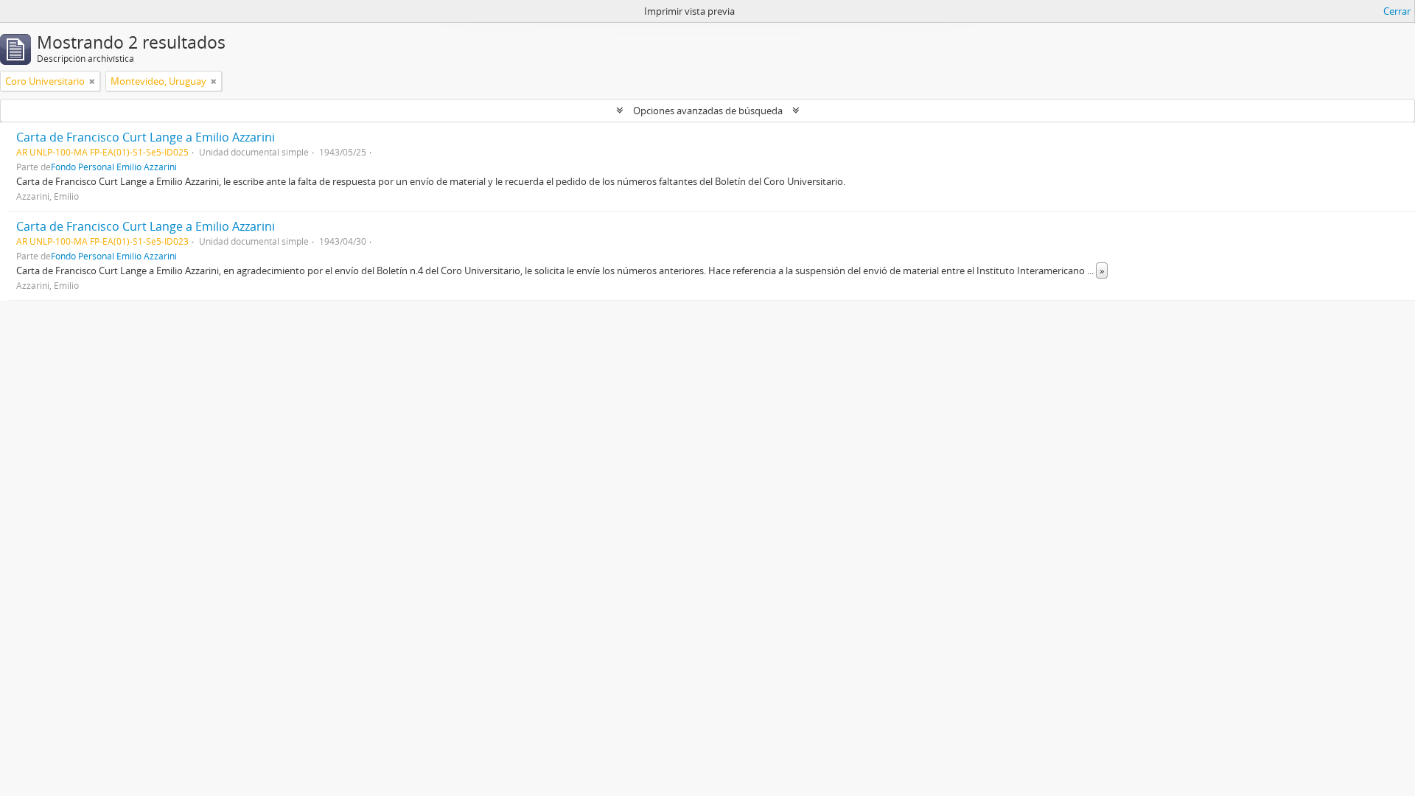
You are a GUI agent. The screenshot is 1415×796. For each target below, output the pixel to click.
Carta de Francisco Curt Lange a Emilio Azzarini (145, 137)
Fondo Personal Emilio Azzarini (114, 166)
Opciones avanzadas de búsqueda (708, 110)
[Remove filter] (92, 81)
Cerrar (1397, 11)
